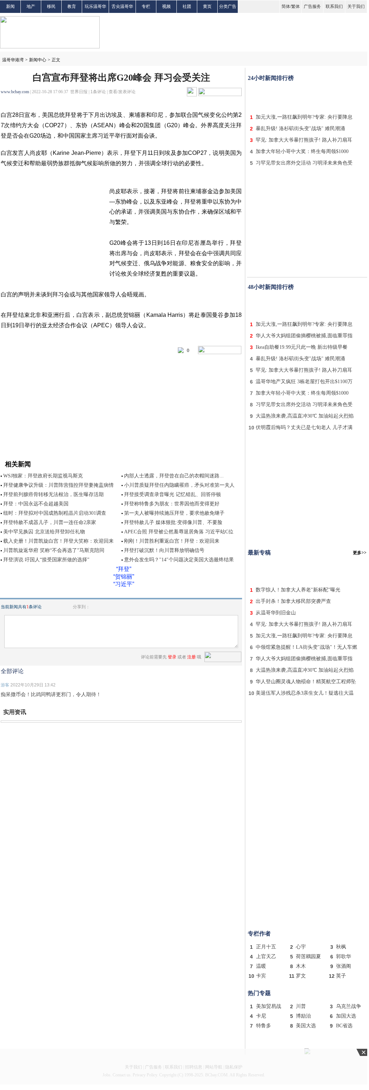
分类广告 (227, 6)
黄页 (207, 6)
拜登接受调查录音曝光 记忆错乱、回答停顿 (172, 494)
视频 (166, 6)
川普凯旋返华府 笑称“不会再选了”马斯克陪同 (53, 550)
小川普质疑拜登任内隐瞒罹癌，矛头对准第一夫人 (179, 485)
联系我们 (334, 6)
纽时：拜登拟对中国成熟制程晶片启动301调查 (54, 513)
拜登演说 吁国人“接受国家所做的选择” (46, 559)
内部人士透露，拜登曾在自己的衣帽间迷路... (174, 476)
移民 (51, 6)
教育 (71, 6)
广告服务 (312, 6)
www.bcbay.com (15, 91)
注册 (191, 657)
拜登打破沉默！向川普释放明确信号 (164, 550)
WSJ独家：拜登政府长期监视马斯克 (43, 476)
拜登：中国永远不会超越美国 (35, 503)
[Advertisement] (307, 96)
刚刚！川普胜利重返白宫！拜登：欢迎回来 (171, 541)
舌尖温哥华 (122, 6)
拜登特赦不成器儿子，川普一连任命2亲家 (49, 522)
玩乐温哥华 (95, 6)
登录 (172, 657)
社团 (187, 6)
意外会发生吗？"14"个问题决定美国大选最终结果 (179, 559)
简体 (286, 6)
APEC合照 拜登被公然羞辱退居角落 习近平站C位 (178, 531)
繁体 (295, 6)
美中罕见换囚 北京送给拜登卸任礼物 (44, 531)
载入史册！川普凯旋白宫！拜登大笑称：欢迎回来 (58, 541)
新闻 (10, 6)
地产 (31, 6)
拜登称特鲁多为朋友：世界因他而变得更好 (171, 503)
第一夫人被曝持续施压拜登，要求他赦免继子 (174, 513)
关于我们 (356, 6)
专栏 (146, 6)
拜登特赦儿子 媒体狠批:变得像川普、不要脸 (173, 522)
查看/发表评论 (122, 91)
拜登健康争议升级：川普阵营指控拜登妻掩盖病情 (58, 485)
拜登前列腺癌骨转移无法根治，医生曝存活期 (53, 494)
